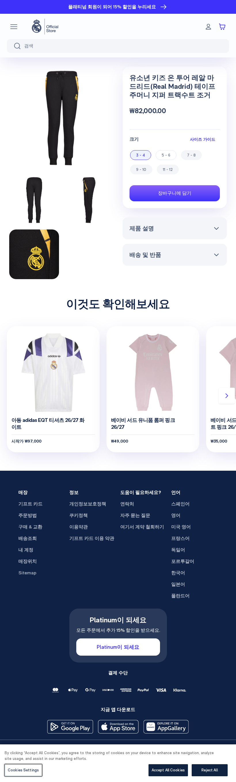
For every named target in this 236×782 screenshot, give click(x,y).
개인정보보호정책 (87, 504)
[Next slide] (227, 396)
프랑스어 (180, 538)
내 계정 (25, 550)
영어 (175, 515)
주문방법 (27, 515)
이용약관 (78, 527)
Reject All (209, 770)
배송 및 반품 (145, 254)
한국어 (178, 573)
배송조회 (27, 538)
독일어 (178, 550)
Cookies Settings (23, 770)
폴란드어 (180, 595)
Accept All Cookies (168, 770)
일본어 (178, 584)
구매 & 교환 (30, 527)
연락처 (127, 504)
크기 (134, 139)
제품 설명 (142, 228)
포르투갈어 (182, 561)
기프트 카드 (30, 504)
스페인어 (180, 504)
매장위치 (27, 561)
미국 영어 (181, 527)
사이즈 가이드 (202, 139)
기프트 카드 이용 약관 (91, 538)
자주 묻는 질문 (135, 515)
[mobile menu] (14, 27)
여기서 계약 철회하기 (142, 527)
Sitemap (27, 573)
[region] (118, 763)
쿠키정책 (78, 515)
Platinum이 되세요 (118, 647)
